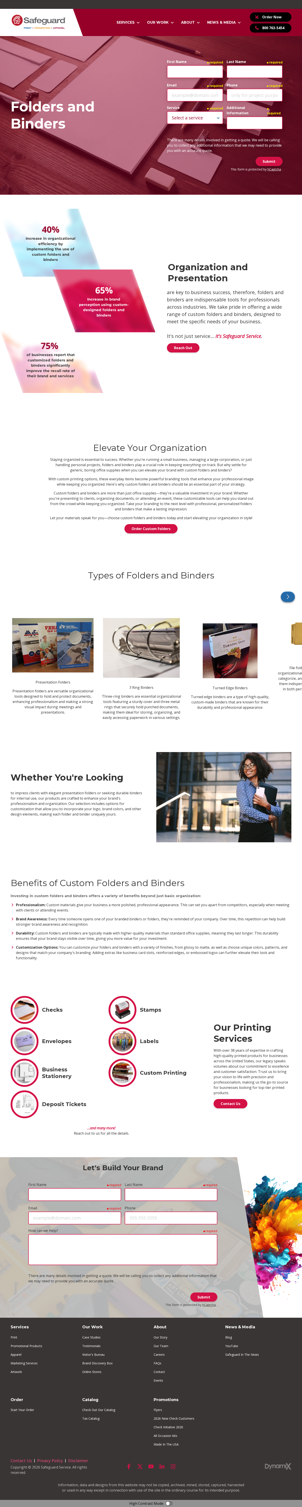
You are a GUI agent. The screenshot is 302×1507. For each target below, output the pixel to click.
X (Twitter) (139, 1466)
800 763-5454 (273, 27)
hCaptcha (274, 169)
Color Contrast (169, 1503)
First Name (177, 61)
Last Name (236, 61)
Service (173, 107)
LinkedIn (162, 1466)
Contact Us (230, 1103)
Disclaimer (78, 1460)
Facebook (128, 1466)
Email (172, 85)
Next (288, 597)
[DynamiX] (278, 1466)
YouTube (151, 1466)
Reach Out (183, 347)
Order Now (272, 17)
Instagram (173, 1466)
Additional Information (237, 110)
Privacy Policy (50, 1460)
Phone (232, 85)
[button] (128, 22)
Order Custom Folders (151, 528)
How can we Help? (43, 1230)
